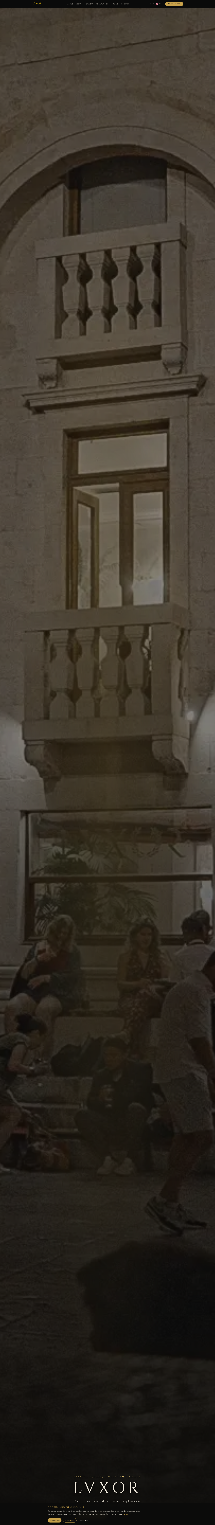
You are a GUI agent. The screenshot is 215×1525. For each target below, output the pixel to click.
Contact (125, 4)
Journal (114, 4)
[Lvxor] (40, 4)
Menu (78, 4)
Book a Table (174, 4)
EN (160, 4)
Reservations (102, 4)
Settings (84, 1520)
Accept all (54, 1520)
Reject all (69, 1520)
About (70, 4)
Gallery (89, 4)
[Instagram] (150, 4)
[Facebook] (153, 4)
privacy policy (127, 1514)
